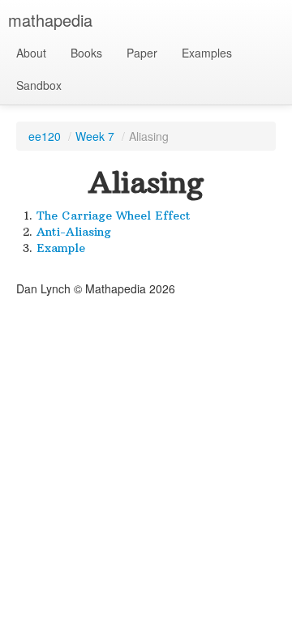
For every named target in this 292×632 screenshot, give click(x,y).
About (31, 53)
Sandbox (39, 85)
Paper (142, 53)
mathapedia (50, 20)
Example (60, 248)
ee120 (44, 136)
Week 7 (94, 136)
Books (86, 53)
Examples (207, 53)
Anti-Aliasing (73, 231)
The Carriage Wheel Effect (113, 215)
